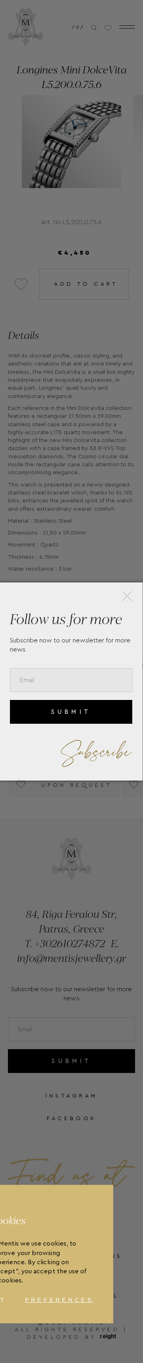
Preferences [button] (59, 1300)
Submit (71, 712)
